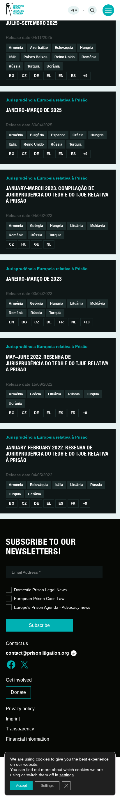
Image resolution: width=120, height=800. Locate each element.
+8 (85, 413)
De (36, 76)
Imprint (13, 718)
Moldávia (97, 226)
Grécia (78, 135)
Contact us (17, 643)
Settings (47, 786)
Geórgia (36, 226)
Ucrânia (53, 66)
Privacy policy (20, 708)
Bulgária (37, 135)
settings (66, 775)
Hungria (86, 48)
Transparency (20, 728)
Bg (11, 76)
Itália (13, 57)
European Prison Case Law (39, 598)
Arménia (16, 48)
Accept (21, 786)
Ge (36, 244)
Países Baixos (35, 57)
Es (73, 76)
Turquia (33, 66)
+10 (87, 322)
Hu (24, 244)
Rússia (14, 66)
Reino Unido (64, 57)
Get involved (19, 679)
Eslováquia (64, 48)
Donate (18, 692)
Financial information (27, 739)
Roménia (89, 57)
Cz (24, 76)
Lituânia (76, 226)
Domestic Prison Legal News (40, 589)
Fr (61, 322)
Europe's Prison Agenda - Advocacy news (52, 607)
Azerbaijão (39, 48)
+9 (85, 76)
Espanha (58, 135)
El (49, 76)
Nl (49, 244)
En (61, 76)
